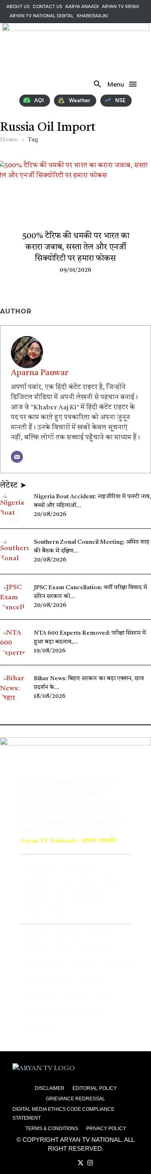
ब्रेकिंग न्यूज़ (76, 220)
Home (9, 140)
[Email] (17, 457)
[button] (97, 84)
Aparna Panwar (39, 373)
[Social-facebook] (30, 84)
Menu (133, 84)
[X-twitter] (41, 84)
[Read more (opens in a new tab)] (74, 84)
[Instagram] (52, 84)
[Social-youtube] (18, 84)
